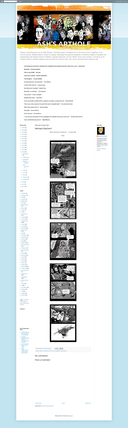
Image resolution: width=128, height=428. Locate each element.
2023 (23, 134)
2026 (23, 127)
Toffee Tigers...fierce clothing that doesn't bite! (24, 350)
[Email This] (55, 349)
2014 (23, 182)
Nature (23, 259)
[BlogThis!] (57, 349)
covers (23, 224)
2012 (23, 186)
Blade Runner (24, 205)
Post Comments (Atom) (48, 406)
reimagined (57, 350)
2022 (23, 136)
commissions (46, 350)
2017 (23, 147)
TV (22, 291)
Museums (23, 255)
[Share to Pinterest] (62, 349)
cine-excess (24, 214)
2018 (23, 145)
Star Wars (23, 287)
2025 (23, 130)
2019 (23, 143)
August (25, 159)
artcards (23, 199)
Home (63, 403)
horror (53, 350)
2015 (23, 152)
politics (23, 264)
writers (23, 295)
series (22, 283)
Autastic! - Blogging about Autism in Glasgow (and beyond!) (25, 339)
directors (23, 228)
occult (22, 261)
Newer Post (38, 403)
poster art (23, 268)
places (23, 262)
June (24, 172)
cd (22, 212)
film (50, 350)
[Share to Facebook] (61, 349)
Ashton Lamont (103, 136)
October (25, 157)
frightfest (23, 243)
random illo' (24, 273)
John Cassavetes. (26, 166)
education (23, 235)
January (25, 179)
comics (41, 350)
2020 (23, 141)
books (22, 208)
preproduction (24, 270)
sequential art (64, 350)
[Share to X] (59, 349)
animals (23, 193)
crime (22, 226)
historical (23, 248)
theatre (23, 289)
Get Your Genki (25, 244)
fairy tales (23, 237)
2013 (23, 184)
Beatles (23, 201)
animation (23, 195)
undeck (23, 293)
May (24, 175)
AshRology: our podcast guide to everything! (25, 333)
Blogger (71, 416)
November (25, 154)
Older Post (88, 403)
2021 (23, 138)
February (25, 177)
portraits (23, 266)
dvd (22, 233)
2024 (23, 132)
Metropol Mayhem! (26, 162)
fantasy (23, 239)
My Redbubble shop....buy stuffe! (25, 345)
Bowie (23, 210)
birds (22, 203)
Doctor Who (24, 230)
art (22, 197)
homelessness (25, 250)
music (22, 257)
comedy (23, 217)
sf (21, 285)
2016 (23, 149)
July (24, 170)
